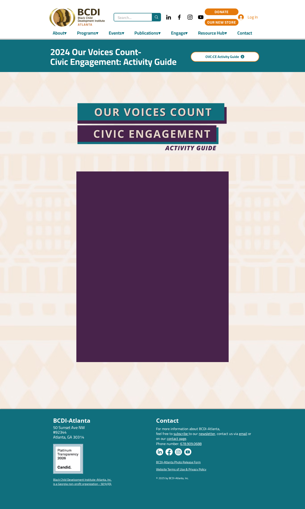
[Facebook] (179, 17)
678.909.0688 (191, 443)
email (243, 433)
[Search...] (156, 17)
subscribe (181, 433)
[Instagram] (190, 17)
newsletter (207, 433)
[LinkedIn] (168, 17)
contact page (176, 438)
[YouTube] (200, 17)
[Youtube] (187, 451)
